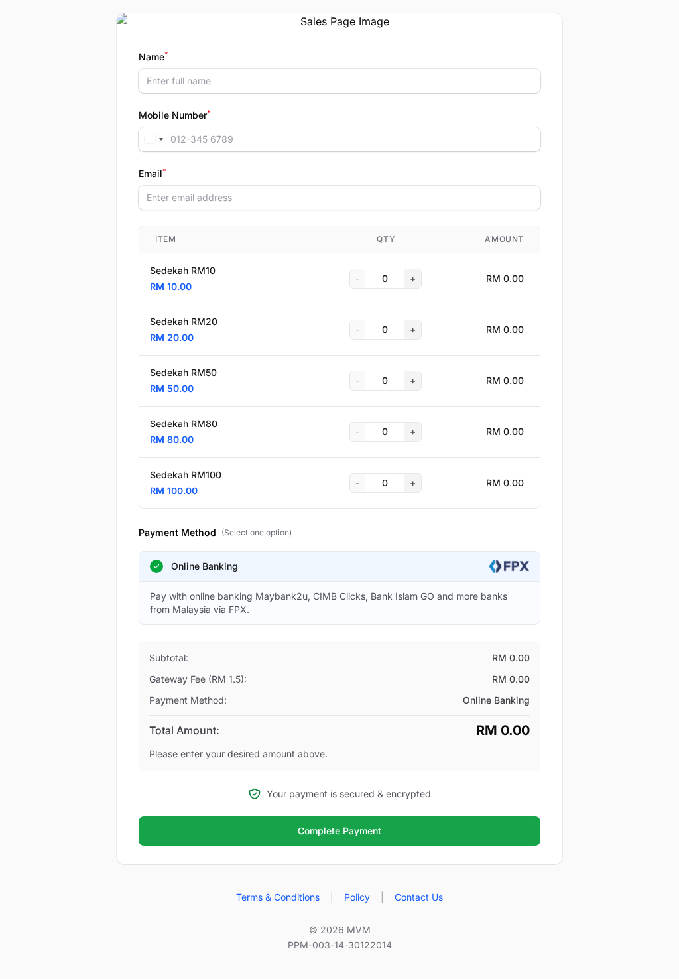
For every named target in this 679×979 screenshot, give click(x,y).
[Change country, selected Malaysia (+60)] (153, 139)
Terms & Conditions (278, 897)
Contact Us (419, 897)
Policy (357, 897)
